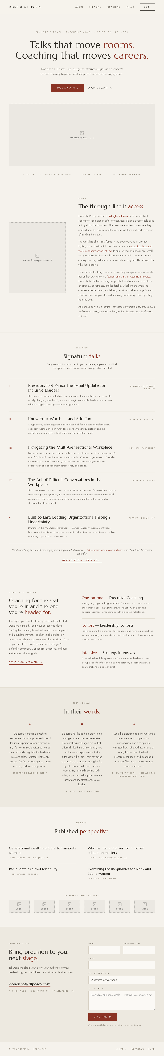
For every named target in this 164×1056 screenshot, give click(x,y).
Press (130, 7)
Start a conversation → (26, 662)
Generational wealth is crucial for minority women (42, 852)
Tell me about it (98, 988)
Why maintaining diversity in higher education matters (116, 852)
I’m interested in (98, 973)
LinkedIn (121, 1049)
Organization (131, 943)
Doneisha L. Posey (25, 7)
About (79, 7)
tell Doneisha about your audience (105, 550)
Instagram (137, 1049)
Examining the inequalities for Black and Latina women (119, 873)
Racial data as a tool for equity (33, 871)
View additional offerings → (82, 560)
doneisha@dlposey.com (29, 984)
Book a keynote (67, 87)
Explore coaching (100, 87)
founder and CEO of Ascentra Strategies (128, 276)
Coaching (114, 7)
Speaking (95, 7)
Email (91, 958)
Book (147, 7)
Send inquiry (103, 1016)
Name (91, 943)
